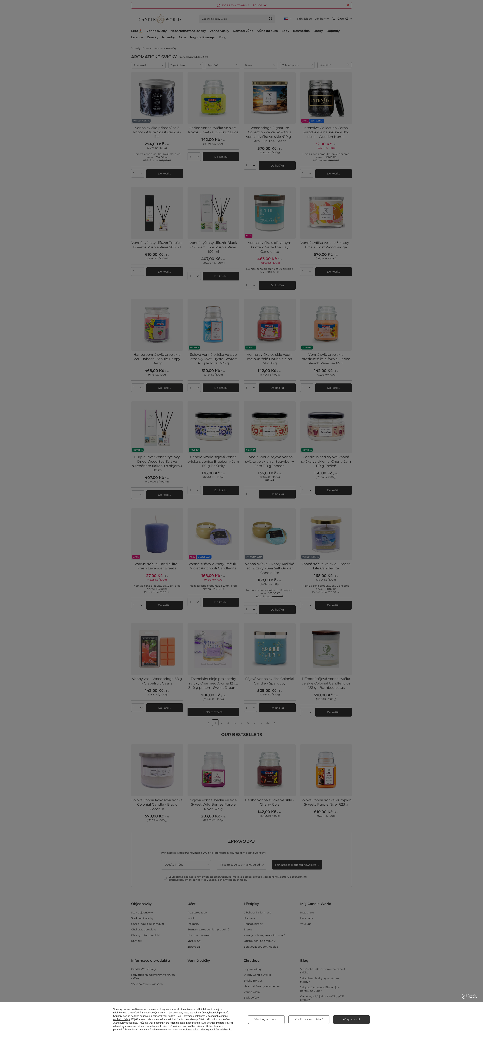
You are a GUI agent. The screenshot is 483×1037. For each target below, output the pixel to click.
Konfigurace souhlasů (309, 1019)
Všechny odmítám (266, 1019)
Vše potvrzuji (351, 1019)
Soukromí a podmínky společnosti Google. (208, 1029)
